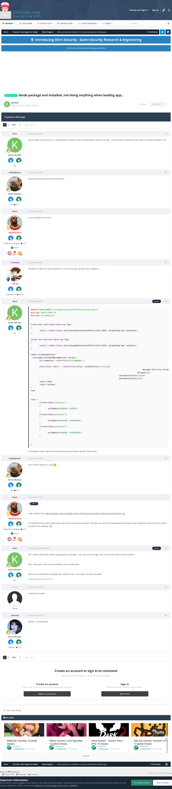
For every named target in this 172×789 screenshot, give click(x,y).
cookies (21, 783)
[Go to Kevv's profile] (7, 104)
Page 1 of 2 (29, 125)
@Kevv (34, 504)
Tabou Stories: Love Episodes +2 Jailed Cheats (66, 742)
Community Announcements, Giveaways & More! (86, 48)
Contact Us (34, 774)
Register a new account (47, 694)
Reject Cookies (162, 782)
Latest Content (88, 23)
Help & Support (32, 105)
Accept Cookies (143, 782)
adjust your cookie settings (45, 785)
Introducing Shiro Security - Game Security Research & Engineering (86, 39)
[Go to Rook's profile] (14, 222)
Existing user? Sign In (138, 10)
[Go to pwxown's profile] (14, 626)
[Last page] (20, 125)
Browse (9, 23)
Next (14, 125)
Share (144, 104)
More (108, 23)
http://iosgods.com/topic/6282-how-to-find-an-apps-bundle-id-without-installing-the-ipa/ (85, 513)
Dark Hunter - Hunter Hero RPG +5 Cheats (107, 742)
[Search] (168, 23)
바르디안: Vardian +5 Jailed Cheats (22, 742)
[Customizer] (163, 10)
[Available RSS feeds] (166, 764)
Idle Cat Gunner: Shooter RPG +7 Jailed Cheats (151, 742)
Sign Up (155, 10)
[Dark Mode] (169, 10)
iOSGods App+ (46, 23)
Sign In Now (125, 694)
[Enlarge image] (55, 464)
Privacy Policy (9, 774)
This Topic (158, 23)
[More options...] (166, 133)
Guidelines (73, 785)
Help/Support (11, 95)
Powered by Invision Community (160, 773)
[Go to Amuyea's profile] (14, 274)
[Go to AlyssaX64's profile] (9, 747)
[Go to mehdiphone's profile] (14, 184)
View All (86, 756)
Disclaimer (27, 23)
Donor (16, 247)
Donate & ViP (66, 23)
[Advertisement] (86, 72)
